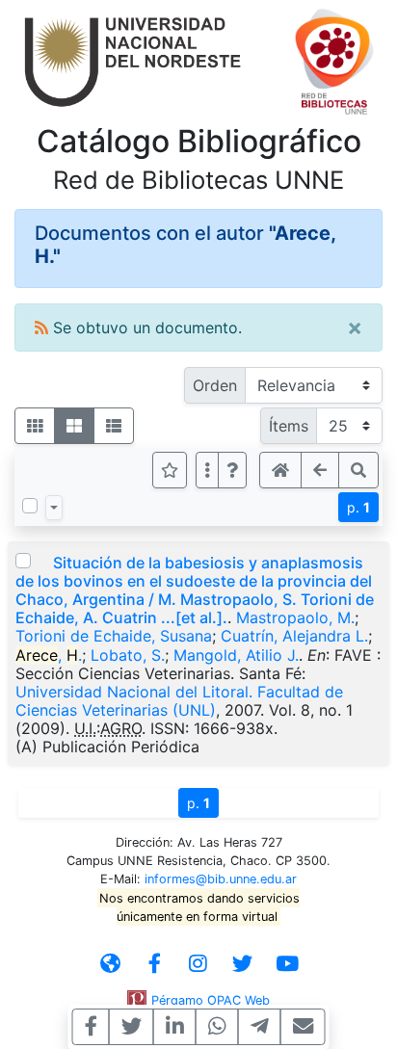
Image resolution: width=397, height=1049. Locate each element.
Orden (215, 385)
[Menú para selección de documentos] (54, 507)
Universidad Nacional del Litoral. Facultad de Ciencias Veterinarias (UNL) (179, 701)
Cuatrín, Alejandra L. (294, 635)
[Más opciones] (207, 470)
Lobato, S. (128, 655)
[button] (232, 470)
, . (48, 655)
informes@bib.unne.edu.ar (221, 879)
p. (358, 507)
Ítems (288, 425)
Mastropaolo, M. (295, 617)
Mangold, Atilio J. (236, 655)
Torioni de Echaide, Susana (113, 635)
